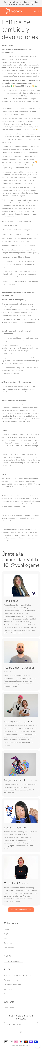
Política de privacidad (12, 985)
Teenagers (8, 943)
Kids (5, 938)
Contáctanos (9, 1008)
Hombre (7, 929)
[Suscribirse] (35, 1024)
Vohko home (9, 948)
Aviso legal (8, 989)
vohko (17, 1045)
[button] (2, 11)
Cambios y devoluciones (13, 961)
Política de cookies (11, 980)
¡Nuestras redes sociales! (21, 910)
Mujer (6, 934)
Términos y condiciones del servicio (18, 975)
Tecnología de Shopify (24, 1045)
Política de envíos (11, 994)
